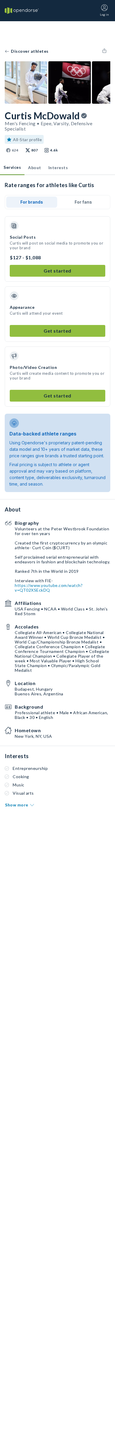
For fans (83, 201)
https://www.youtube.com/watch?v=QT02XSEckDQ (49, 588)
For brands (31, 201)
